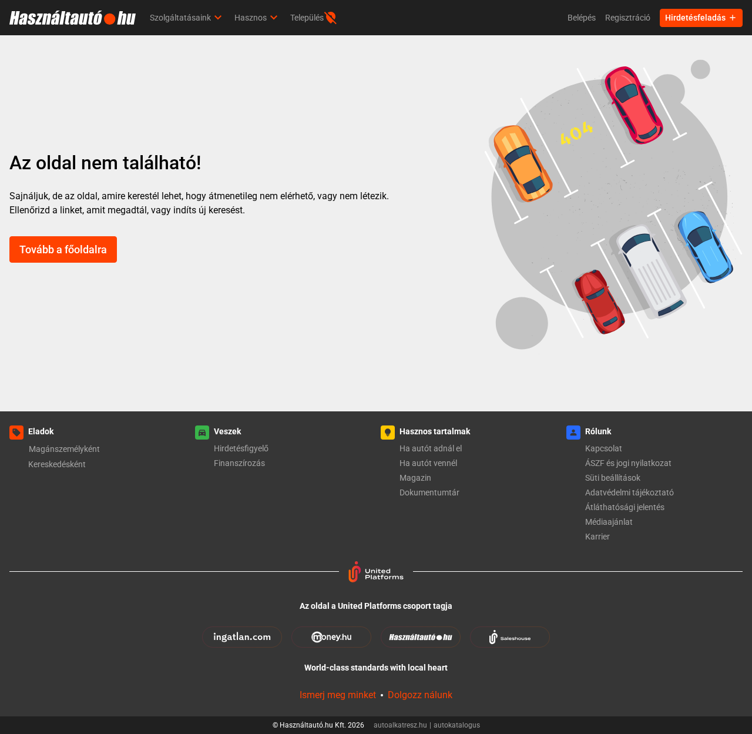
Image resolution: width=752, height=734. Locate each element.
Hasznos (250, 17)
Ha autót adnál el (431, 448)
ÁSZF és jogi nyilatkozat (628, 463)
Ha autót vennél (428, 463)
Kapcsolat (603, 448)
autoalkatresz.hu (402, 725)
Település (307, 17)
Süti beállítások (612, 477)
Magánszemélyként (64, 449)
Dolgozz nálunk (420, 695)
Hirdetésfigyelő (241, 448)
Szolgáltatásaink (180, 17)
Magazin (415, 477)
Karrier (597, 536)
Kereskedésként (57, 464)
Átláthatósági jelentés (624, 507)
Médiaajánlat (609, 522)
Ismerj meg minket (338, 695)
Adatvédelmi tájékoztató (629, 492)
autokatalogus (457, 725)
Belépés (582, 17)
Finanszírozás (239, 463)
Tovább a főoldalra (63, 249)
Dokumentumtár (429, 492)
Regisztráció (627, 17)
